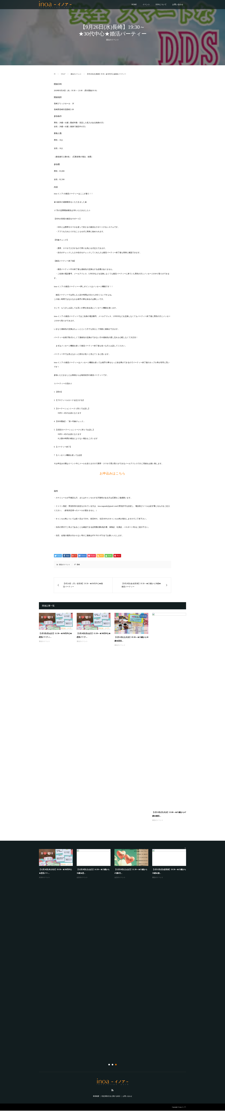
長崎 (78, 564)
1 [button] (109, 1064)
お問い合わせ (177, 4)
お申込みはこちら (112, 473)
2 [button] (112, 1064)
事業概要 (96, 1096)
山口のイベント (82, 877)
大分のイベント (44, 877)
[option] (114, 864)
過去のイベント (112, 40)
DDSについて (161, 4)
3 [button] (116, 1064)
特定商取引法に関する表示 (111, 1096)
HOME (134, 4)
